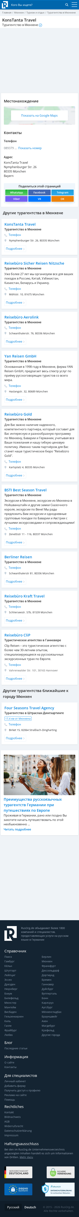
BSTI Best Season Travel (25, 489)
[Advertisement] (39, 877)
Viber (16, 199)
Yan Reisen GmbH (20, 356)
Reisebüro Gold (18, 414)
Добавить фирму (15, 1086)
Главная (6, 12)
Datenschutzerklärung (18, 1130)
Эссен (8, 979)
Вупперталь (49, 993)
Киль (7, 1021)
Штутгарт (10, 970)
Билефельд (11, 998)
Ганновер (48, 984)
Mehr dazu (26, 1157)
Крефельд (48, 1030)
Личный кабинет (15, 1081)
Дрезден (9, 984)
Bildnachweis (12, 1117)
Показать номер (30, 148)
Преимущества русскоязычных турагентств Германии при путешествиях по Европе (33, 805)
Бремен (46, 979)
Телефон (14, 235)
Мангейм (10, 1007)
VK (39, 199)
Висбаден (10, 1012)
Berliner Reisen (18, 556)
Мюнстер (10, 1002)
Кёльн (8, 966)
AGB (7, 1121)
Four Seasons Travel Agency (29, 707)
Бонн (45, 998)
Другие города (51, 1035)
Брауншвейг (49, 1016)
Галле (8, 1025)
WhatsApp (16, 192)
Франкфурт (49, 966)
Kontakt (9, 1112)
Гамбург (9, 961)
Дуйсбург (47, 989)
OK (62, 199)
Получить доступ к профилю (22, 1090)
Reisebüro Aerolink (21, 317)
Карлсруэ (47, 1002)
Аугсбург (47, 1007)
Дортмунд (48, 975)
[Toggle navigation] (73, 4)
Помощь (9, 1099)
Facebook (39, 192)
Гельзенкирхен (14, 1016)
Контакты (10, 1067)
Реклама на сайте (15, 1095)
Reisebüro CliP (17, 635)
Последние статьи (15, 1048)
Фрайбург (10, 1030)
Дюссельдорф (50, 970)
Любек (8, 1035)
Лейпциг (9, 975)
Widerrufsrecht (13, 1126)
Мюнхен (47, 961)
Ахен (45, 1021)
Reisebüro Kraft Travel (24, 596)
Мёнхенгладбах (51, 1012)
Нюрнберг (10, 989)
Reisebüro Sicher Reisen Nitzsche (34, 263)
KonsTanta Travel (20, 224)
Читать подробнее (17, 829)
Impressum (11, 1135)
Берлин (46, 956)
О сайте (9, 1062)
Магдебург (48, 1025)
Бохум (8, 993)
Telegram (62, 192)
